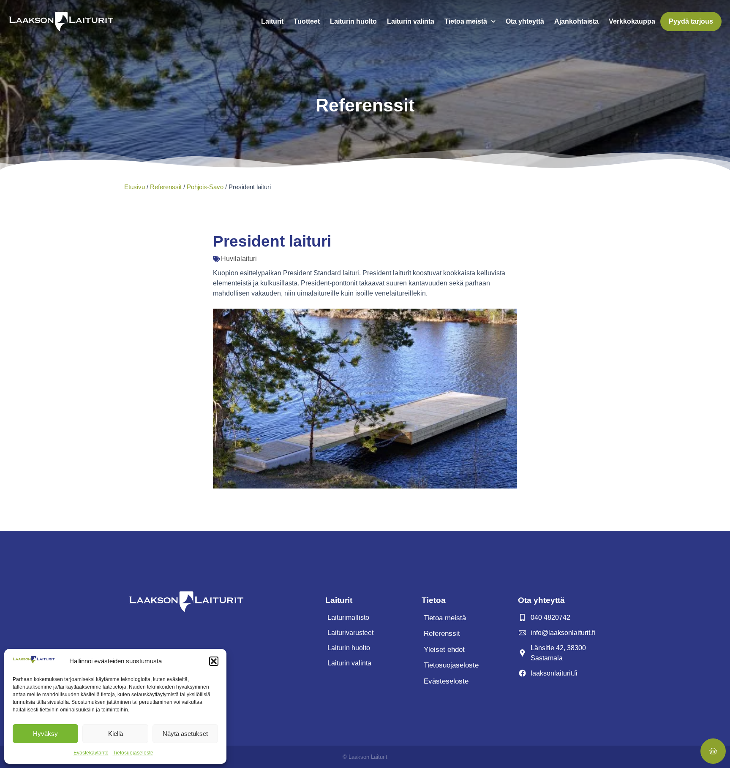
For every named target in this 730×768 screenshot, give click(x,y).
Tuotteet (307, 21)
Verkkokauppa (632, 21)
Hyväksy (45, 733)
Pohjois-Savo (205, 186)
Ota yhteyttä (525, 21)
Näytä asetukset (185, 733)
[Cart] (713, 751)
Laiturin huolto (353, 21)
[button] (214, 661)
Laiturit (272, 21)
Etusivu (134, 186)
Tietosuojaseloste (133, 753)
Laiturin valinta (410, 21)
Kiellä (115, 733)
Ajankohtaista (576, 21)
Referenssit (166, 186)
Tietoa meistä (465, 21)
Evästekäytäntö (91, 753)
